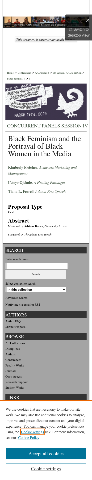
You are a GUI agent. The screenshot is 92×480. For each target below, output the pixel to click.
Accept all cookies (46, 453)
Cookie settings (32, 431)
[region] (46, 440)
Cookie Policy (28, 437)
